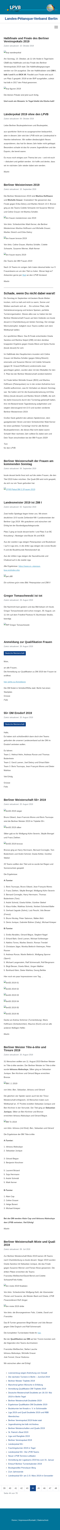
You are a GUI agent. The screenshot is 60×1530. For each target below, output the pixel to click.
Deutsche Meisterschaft (14, 653)
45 (39, 1488)
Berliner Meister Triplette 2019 (21, 1381)
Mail (24, 275)
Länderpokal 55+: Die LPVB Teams (23, 1452)
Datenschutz (42, 1520)
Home (14, 1520)
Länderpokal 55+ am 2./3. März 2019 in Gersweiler (30, 1476)
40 (10, 1488)
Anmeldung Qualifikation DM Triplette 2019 (27, 1389)
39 (4, 1488)
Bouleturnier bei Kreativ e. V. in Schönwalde (27, 1408)
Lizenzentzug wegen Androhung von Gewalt (27, 1373)
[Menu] (56, 27)
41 (16, 1488)
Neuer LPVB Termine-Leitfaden (22, 1456)
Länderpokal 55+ (15, 1444)
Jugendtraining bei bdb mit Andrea (23, 1424)
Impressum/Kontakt (27, 1520)
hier (39, 1333)
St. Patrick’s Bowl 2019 (18, 1432)
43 (27, 1488)
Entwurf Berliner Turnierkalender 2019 (25, 1464)
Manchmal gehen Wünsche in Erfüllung (25, 1385)
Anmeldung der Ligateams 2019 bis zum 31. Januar (31, 1460)
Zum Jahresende (15, 1472)
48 (56, 1488)
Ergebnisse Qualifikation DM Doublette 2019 (27, 1404)
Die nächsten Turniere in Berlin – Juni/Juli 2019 (29, 1377)
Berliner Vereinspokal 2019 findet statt (25, 1420)
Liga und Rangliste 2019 (19, 1436)
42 (21, 1488)
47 (50, 1488)
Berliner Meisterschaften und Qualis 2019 (26, 1428)
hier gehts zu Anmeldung (15, 682)
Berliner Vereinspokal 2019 (20, 1440)
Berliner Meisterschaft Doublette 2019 (25, 1400)
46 (44, 1488)
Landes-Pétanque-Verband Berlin (31, 18)
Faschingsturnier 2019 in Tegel (21, 1448)
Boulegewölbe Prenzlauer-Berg (22, 1468)
